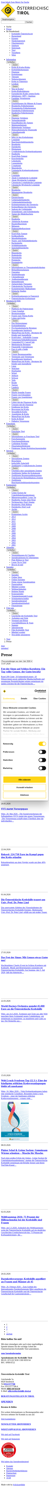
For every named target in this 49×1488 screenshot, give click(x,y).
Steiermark (15, 48)
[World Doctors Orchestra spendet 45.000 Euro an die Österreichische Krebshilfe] (24, 1071)
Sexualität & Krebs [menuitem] (19, 412)
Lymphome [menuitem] (16, 165)
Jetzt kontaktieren (8, 1419)
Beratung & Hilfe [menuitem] (13, 301)
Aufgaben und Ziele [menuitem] (19, 618)
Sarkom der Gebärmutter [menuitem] (21, 209)
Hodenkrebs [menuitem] (16, 255)
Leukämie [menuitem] (15, 140)
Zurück (15, 65)
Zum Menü (16, 2)
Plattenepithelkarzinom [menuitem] (20, 228)
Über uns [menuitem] (10, 608)
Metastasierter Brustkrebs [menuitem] (21, 192)
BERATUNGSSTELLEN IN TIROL (17, 1396)
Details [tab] (24, 698)
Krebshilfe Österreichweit (22, 34)
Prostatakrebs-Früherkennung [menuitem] (23, 108)
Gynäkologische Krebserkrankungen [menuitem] (26, 151)
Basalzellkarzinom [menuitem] (19, 224)
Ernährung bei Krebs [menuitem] (20, 407)
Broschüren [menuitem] (16, 461)
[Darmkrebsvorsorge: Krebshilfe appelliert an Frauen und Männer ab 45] (24, 1308)
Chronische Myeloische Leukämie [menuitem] (25, 185)
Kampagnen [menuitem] (11, 485)
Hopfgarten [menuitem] (16, 371)
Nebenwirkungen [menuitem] (18, 79)
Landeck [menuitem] (15, 387)
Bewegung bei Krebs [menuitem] (20, 409)
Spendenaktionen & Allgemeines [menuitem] (25, 558)
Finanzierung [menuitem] (16, 605)
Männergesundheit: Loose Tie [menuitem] (23, 497)
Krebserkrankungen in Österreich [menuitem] (25, 296)
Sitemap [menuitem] (9, 1468)
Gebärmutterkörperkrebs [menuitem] (21, 202)
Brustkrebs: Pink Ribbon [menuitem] (21, 504)
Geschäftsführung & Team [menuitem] (22, 623)
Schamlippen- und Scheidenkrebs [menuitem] (25, 211)
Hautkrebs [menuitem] (15, 154)
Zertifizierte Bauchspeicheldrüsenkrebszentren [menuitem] (25, 481)
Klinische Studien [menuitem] (18, 291)
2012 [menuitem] (13, 519)
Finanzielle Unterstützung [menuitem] (22, 347)
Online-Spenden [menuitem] (18, 580)
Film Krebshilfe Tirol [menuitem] (20, 630)
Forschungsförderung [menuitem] (20, 441)
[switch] (42, 752)
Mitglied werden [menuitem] (18, 587)
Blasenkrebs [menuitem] (16, 253)
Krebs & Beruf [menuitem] (17, 419)
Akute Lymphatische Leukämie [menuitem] (24, 178)
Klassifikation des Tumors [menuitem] (22, 123)
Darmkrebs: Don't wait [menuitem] (20, 507)
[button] (8, 19)
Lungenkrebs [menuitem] (16, 163)
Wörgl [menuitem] (14, 373)
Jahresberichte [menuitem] (17, 627)
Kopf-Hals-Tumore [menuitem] (19, 156)
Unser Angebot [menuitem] (17, 311)
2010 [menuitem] (13, 524)
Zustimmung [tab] (9, 698)
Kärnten (14, 38)
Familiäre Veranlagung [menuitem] (20, 98)
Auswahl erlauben (24, 787)
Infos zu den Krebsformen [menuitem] (22, 137)
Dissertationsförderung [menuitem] (20, 446)
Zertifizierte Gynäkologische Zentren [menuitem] (26, 466)
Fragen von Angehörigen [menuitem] (21, 397)
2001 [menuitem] (13, 545)
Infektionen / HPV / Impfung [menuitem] (23, 96)
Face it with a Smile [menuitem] (19, 349)
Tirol (13, 50)
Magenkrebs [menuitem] (16, 168)
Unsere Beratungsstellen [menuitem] (21, 354)
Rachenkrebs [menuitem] (16, 243)
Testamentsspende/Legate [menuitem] (22, 596)
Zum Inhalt (6, 2)
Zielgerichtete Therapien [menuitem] (21, 284)
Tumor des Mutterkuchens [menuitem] (22, 214)
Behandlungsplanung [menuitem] (20, 270)
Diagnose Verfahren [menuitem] (19, 118)
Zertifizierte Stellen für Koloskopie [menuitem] (25, 473)
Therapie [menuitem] (15, 77)
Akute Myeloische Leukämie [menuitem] (23, 180)
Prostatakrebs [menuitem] (16, 262)
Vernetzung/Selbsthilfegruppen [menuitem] (24, 340)
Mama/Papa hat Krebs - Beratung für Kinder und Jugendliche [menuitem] (26, 334)
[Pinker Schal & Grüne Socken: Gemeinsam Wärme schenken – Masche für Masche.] (24, 1188)
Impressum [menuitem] (10, 1475)
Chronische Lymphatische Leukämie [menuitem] (26, 182)
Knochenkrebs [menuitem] (17, 158)
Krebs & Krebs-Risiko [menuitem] (20, 67)
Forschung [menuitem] (10, 423)
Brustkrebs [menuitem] (15, 144)
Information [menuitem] (11, 59)
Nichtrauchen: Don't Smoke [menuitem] (22, 502)
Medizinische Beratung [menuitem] (21, 344)
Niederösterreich (18, 41)
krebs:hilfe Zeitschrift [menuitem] (20, 463)
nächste (9, 1334)
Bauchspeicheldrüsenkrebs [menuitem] (22, 142)
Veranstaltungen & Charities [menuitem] (23, 555)
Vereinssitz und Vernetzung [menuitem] (22, 357)
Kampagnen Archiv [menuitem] (19, 514)
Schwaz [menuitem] (14, 378)
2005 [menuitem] (13, 535)
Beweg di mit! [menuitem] (17, 565)
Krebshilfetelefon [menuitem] (18, 326)
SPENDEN (7, 1401)
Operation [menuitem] (15, 272)
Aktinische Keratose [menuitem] (19, 221)
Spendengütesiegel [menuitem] (19, 601)
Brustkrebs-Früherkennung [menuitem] (22, 106)
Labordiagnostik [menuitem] (18, 132)
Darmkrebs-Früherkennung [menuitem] (22, 110)
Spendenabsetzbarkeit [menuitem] (20, 603)
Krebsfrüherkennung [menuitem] (20, 70)
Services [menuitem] (9, 451)
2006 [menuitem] (13, 533)
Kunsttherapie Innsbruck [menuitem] (21, 330)
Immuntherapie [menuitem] (17, 281)
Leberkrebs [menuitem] (16, 161)
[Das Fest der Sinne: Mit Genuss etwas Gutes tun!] (24, 986)
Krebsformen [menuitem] (16, 74)
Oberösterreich (17, 43)
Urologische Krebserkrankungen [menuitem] (24, 170)
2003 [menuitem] (13, 540)
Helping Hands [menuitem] (17, 591)
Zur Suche (25, 2)
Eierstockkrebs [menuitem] (17, 197)
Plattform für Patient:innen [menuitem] (22, 309)
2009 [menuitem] (13, 526)
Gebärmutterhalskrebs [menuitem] (20, 200)
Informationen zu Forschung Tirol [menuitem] (25, 436)
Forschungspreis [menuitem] (18, 439)
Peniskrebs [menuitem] (15, 260)
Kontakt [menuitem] (9, 1466)
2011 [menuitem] (13, 521)
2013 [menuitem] (13, 517)
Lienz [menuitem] (13, 366)
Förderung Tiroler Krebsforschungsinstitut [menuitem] (28, 448)
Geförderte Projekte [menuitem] (19, 443)
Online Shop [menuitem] (16, 577)
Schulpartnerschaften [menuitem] (20, 598)
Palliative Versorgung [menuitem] (20, 421)
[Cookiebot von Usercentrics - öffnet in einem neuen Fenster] (35, 691)
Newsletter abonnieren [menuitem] (20, 635)
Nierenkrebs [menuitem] (16, 257)
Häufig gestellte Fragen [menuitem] (21, 392)
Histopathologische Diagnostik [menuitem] (24, 130)
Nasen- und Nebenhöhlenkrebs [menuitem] (24, 241)
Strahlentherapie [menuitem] (18, 274)
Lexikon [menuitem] (14, 84)
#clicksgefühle (19, 1485)
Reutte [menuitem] (14, 383)
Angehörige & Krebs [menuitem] (20, 414)
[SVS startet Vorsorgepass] (24, 835)
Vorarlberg (15, 53)
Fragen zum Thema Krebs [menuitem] (22, 316)
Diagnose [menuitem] (15, 72)
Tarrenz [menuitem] (14, 385)
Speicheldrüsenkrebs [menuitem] (19, 248)
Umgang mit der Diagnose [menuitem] (22, 405)
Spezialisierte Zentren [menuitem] (20, 458)
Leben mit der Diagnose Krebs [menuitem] (24, 402)
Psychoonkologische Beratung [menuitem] (24, 328)
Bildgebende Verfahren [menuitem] (21, 127)
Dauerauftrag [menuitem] (16, 584)
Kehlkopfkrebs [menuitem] (17, 236)
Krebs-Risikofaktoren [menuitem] (20, 91)
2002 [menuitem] (13, 543)
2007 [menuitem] (13, 531)
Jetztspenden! (4, 647)
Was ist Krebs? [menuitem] (17, 89)
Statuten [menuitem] (14, 625)
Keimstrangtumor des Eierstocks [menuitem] (24, 204)
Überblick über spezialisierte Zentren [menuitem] (26, 471)
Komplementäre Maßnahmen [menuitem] (23, 289)
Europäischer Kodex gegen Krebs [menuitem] (25, 94)
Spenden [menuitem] (9, 567)
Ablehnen (24, 795)
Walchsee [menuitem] (15, 368)
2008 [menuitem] (13, 528)
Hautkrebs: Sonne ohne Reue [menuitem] (23, 500)
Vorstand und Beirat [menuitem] (19, 620)
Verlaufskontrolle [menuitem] (18, 120)
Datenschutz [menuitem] (11, 1473)
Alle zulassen (24, 780)
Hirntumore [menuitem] (16, 149)
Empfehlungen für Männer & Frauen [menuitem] (26, 103)
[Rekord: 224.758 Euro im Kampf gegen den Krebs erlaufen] (24, 879)
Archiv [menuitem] (14, 509)
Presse (8, 29)
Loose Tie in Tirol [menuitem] (18, 562)
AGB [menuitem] (8, 1478)
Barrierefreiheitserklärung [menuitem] (16, 1471)
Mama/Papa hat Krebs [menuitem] (20, 416)
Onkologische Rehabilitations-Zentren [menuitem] (27, 478)
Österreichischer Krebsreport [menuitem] (23, 298)
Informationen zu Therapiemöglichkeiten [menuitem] (28, 267)
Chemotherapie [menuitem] (17, 277)
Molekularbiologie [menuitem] (19, 125)
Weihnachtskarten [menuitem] (18, 589)
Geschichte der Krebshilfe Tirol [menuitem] (24, 616)
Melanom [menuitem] (15, 226)
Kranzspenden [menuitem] (17, 594)
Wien (13, 55)
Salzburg (15, 45)
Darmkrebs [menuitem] (16, 147)
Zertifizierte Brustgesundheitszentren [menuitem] (26, 475)
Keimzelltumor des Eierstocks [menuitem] (23, 207)
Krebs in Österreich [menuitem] (19, 81)
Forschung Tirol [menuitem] (18, 431)
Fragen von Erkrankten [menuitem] (21, 395)
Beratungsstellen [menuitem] (18, 313)
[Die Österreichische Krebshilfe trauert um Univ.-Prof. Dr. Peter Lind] (24, 932)
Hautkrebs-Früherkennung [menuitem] (22, 113)
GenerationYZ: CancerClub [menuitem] (22, 342)
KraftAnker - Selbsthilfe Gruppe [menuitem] (24, 337)
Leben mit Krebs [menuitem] (18, 318)
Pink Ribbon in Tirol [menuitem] (19, 560)
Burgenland (16, 36)
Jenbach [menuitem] (14, 375)
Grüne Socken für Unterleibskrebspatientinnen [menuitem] (22, 494)
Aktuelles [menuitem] (10, 547)
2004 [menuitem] (13, 538)
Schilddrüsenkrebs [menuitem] (19, 245)
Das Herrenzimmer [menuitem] (19, 323)
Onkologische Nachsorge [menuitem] (21, 286)
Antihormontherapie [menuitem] (19, 279)
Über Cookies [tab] (39, 698)
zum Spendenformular (11, 1353)
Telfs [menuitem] (13, 380)
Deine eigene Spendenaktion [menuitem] (23, 582)
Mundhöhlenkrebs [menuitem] (19, 238)
